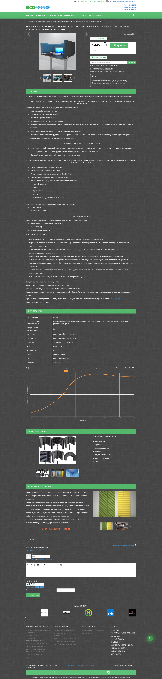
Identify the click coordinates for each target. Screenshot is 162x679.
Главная (30, 21)
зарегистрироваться (46, 559)
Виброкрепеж (87, 633)
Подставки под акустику (34, 641)
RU (75, 1)
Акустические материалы (36, 15)
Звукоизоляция (55, 15)
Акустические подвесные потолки (38, 652)
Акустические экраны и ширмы (37, 643)
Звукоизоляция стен (61, 633)
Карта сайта (116, 654)
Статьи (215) (115, 636)
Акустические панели (33, 635)
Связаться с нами (118, 651)
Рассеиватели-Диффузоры (35, 646)
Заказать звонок (130, 9)
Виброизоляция (71, 15)
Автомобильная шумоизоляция (65, 644)
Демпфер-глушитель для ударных (37, 649)
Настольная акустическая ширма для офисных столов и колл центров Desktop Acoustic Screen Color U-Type (68, 21)
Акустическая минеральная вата (65, 638)
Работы (83, 15)
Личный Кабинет (118, 648)
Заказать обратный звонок (57, 529)
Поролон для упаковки (34, 654)
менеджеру (115, 299)
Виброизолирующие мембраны (93, 630)
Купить (120, 45)
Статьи (91, 15)
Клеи (27, 657)
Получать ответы (32, 590)
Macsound (57, 636)
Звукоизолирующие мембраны (65, 641)
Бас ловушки (30, 638)
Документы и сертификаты (122, 645)
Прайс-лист (115, 642)
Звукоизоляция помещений (64, 630)
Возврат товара (117, 639)
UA (79, 1)
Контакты (100, 15)
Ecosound (109, 69)
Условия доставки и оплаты (123, 633)
